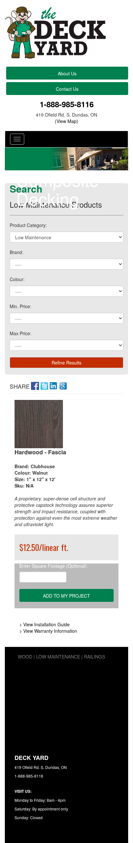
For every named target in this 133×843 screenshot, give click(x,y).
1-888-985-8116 (67, 104)
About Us (67, 73)
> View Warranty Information (48, 631)
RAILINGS (94, 656)
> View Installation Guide (44, 624)
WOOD (25, 656)
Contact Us (67, 89)
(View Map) (66, 121)
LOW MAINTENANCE (58, 656)
